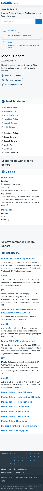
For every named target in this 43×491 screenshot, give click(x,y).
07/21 (10, 477)
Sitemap (4, 453)
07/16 (35, 477)
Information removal (13, 80)
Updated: (4, 477)
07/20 (16, 477)
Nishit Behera (9, 127)
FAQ (9, 469)
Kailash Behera (10, 111)
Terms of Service (20, 469)
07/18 (26, 477)
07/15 (3, 481)
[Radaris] (6, 3)
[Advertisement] (21, 93)
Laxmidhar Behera (11, 119)
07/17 (31, 477)
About (3, 469)
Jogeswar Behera (11, 107)
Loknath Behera (10, 123)
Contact (26, 472)
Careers (18, 472)
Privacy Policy (6, 472)
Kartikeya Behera (11, 115)
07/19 (21, 477)
